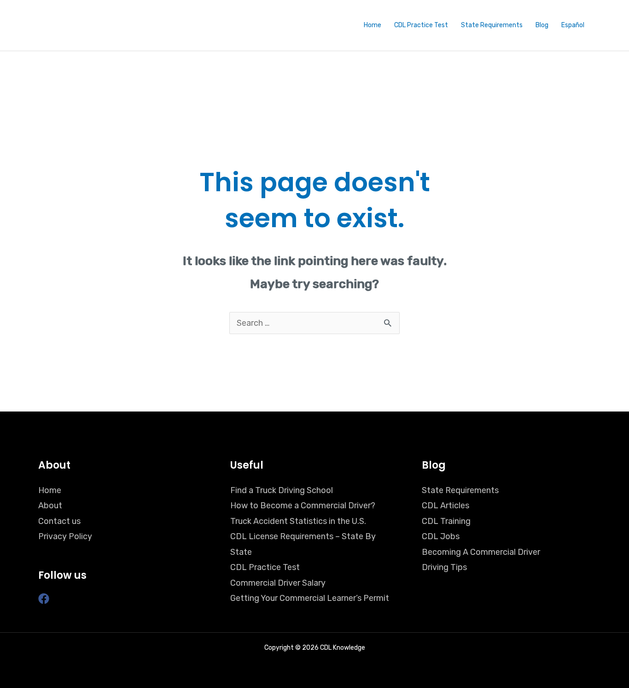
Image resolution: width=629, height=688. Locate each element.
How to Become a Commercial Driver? (302, 505)
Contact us (59, 521)
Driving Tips (444, 567)
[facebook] (45, 598)
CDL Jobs (441, 536)
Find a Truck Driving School (281, 490)
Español (572, 25)
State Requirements (492, 25)
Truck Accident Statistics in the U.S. (298, 521)
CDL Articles (445, 505)
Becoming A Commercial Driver (481, 552)
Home (372, 25)
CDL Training (446, 521)
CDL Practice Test (421, 25)
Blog (542, 25)
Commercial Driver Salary (278, 583)
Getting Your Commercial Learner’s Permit (309, 598)
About (50, 505)
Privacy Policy (65, 536)
